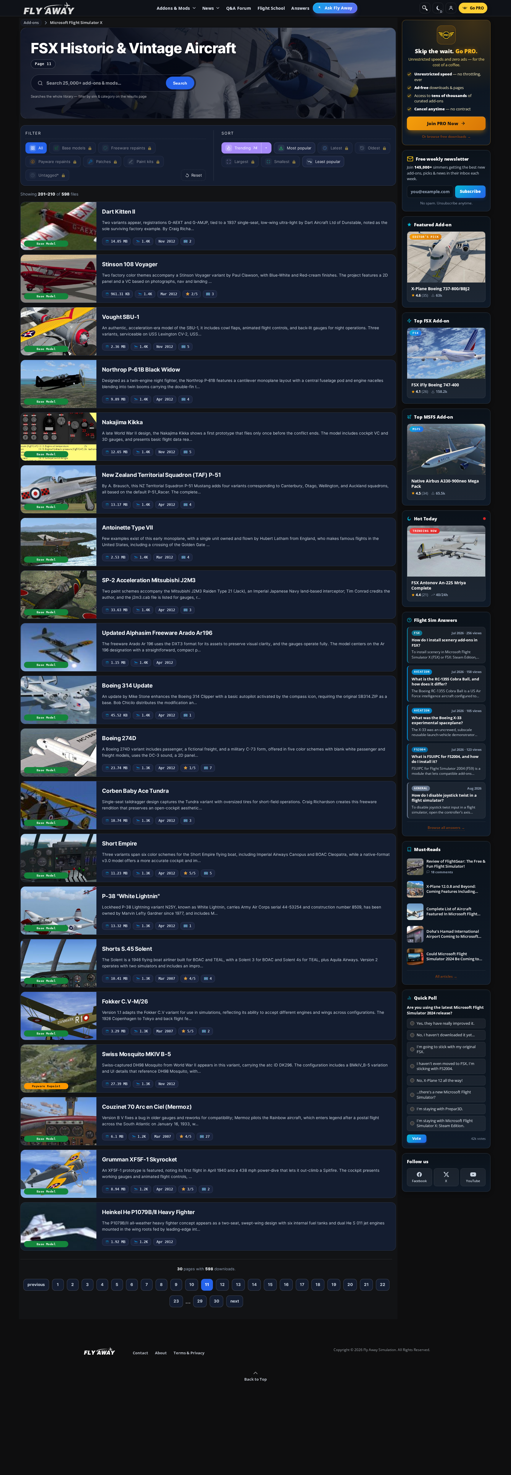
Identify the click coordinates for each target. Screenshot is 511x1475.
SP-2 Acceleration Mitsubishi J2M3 (149, 580)
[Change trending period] (266, 148)
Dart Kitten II (118, 211)
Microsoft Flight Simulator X (76, 22)
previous (36, 1284)
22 (382, 1284)
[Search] (425, 8)
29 (200, 1301)
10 (191, 1284)
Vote (416, 1138)
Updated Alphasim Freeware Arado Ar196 (157, 633)
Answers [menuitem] (300, 8)
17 (302, 1284)
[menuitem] (335, 8)
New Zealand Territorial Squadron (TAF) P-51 (161, 475)
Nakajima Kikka (122, 422)
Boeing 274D (119, 738)
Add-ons (31, 22)
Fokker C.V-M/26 (125, 1001)
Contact (140, 1352)
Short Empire (119, 843)
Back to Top (255, 1379)
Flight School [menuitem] (271, 8)
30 (216, 1301)
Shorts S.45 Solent (127, 948)
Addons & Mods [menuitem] (173, 8)
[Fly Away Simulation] (49, 8)
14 (254, 1284)
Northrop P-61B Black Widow (141, 369)
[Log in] (451, 8)
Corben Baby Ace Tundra (135, 790)
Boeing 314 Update (127, 685)
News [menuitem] (208, 8)
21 (366, 1284)
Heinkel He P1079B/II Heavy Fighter (148, 1212)
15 (270, 1284)
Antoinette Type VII (127, 527)
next (234, 1301)
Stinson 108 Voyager (129, 264)
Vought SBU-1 (120, 317)
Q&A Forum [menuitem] (238, 8)
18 (318, 1284)
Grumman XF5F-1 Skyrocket (139, 1159)
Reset (196, 175)
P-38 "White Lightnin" (131, 896)
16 (286, 1284)
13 (238, 1284)
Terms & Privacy (189, 1352)
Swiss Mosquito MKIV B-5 (136, 1054)
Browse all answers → (446, 827)
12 (222, 1284)
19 (333, 1284)
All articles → (446, 976)
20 (350, 1284)
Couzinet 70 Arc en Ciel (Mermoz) (147, 1106)
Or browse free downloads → (446, 136)
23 (176, 1301)
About (161, 1352)
